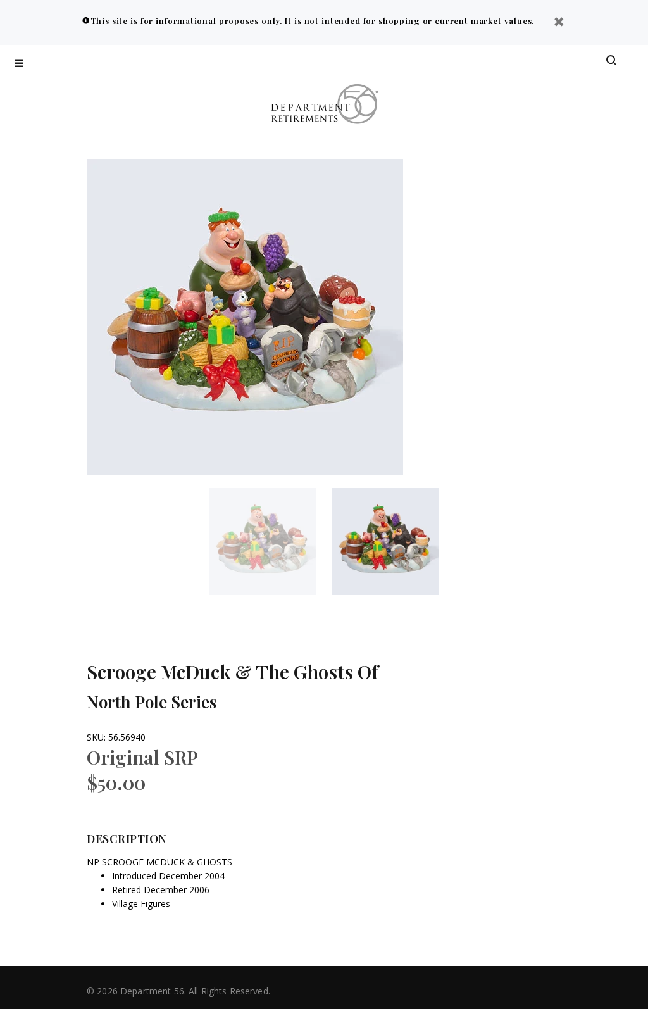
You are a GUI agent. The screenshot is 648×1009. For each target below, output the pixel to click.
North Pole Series (151, 702)
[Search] (611, 61)
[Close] (558, 23)
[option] (270, 541)
